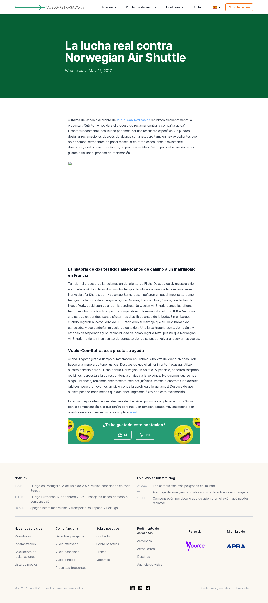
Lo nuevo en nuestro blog (156, 478)
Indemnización (25, 544)
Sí (125, 435)
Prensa (101, 552)
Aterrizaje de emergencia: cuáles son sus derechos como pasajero (200, 492)
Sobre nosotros (107, 544)
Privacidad (243, 588)
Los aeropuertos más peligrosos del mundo (184, 486)
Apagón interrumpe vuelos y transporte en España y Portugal (74, 508)
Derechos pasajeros (70, 536)
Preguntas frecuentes (71, 568)
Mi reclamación (239, 7)
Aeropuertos (146, 549)
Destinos (143, 557)
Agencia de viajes (149, 564)
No (148, 435)
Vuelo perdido (66, 560)
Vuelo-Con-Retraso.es (133, 120)
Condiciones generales (215, 588)
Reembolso (23, 536)
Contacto (199, 7)
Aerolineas (144, 541)
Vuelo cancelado (68, 552)
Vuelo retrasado (67, 544)
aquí (132, 412)
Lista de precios (26, 564)
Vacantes (103, 560)
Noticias (21, 478)
